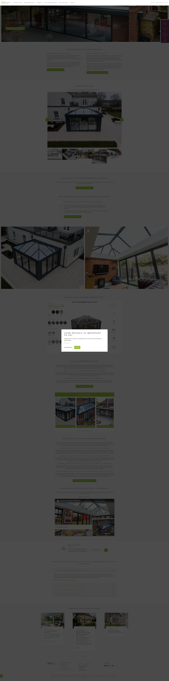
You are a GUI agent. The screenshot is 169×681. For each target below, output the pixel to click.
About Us (153, 2)
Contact (72, 2)
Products (39, 2)
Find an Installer (63, 2)
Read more (67, 343)
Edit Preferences (68, 347)
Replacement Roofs (29, 2)
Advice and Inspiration (50, 2)
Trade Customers (159, 2)
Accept (77, 347)
